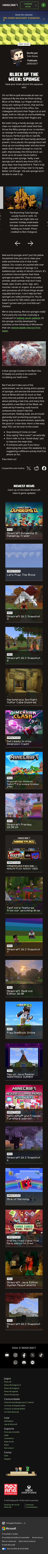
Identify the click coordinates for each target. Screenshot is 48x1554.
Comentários (9, 1438)
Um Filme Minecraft (11, 1412)
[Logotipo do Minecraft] (11, 5)
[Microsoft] (9, 1528)
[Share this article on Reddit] (36, 468)
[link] (7, 1355)
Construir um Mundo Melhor (14, 1409)
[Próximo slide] (30, 243)
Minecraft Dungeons (11, 1388)
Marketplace (8, 1421)
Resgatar (7, 1459)
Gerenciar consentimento (31, 1506)
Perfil (6, 1456)
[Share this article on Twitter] (29, 468)
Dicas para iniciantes (12, 1432)
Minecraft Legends (11, 1391)
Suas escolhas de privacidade (18, 1549)
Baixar (6, 1445)
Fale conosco (9, 1448)
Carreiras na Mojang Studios (14, 1405)
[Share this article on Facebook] (44, 468)
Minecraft (7, 1382)
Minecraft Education (11, 1395)
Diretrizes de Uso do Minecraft (11, 1506)
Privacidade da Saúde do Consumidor (15, 1538)
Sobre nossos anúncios (27, 1541)
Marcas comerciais (9, 1541)
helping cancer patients (28, 318)
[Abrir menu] (43, 5)
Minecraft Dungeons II (12, 1385)
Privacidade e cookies (10, 1534)
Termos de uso (37, 1538)
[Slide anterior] (17, 243)
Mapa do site (9, 1441)
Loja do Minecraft (10, 1424)
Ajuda (6, 1435)
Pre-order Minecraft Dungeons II (21, 19)
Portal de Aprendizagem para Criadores (19, 1402)
